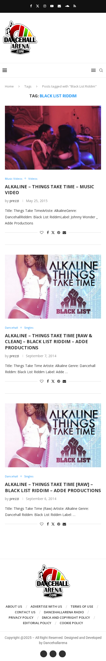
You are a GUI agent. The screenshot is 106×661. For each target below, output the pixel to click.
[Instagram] (44, 6)
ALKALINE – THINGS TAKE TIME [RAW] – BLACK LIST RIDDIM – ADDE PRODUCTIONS (53, 487)
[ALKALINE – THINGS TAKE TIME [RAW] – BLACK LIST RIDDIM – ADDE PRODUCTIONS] (53, 435)
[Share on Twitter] (53, 232)
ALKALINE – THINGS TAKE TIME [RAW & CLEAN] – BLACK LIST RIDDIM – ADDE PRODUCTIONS (48, 342)
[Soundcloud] (67, 6)
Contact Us (25, 612)
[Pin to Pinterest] (58, 232)
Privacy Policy (21, 617)
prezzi (14, 200)
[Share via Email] (64, 232)
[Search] (101, 70)
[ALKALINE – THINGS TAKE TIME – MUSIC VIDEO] (53, 138)
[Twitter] (37, 6)
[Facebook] (31, 6)
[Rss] (74, 6)
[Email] (59, 6)
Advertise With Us (46, 606)
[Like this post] (41, 232)
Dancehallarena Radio (64, 612)
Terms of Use (82, 606)
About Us (14, 606)
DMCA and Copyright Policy (66, 617)
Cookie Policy (71, 623)
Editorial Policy (37, 623)
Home (9, 86)
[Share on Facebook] (48, 232)
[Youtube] (51, 6)
